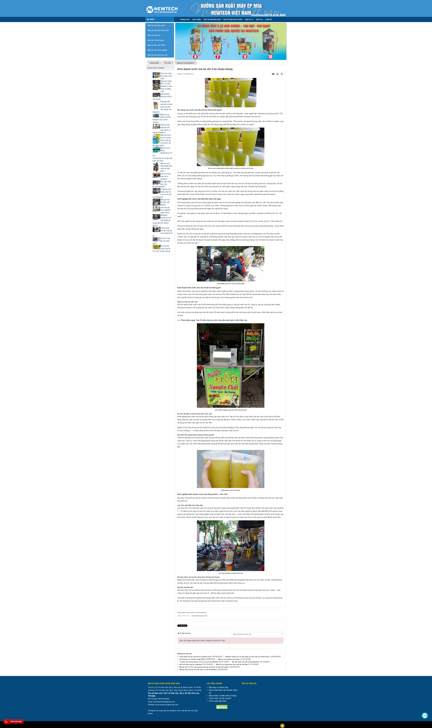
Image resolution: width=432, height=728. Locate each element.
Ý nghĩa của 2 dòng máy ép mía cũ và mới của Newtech (162, 193)
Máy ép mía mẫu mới (212, 19)
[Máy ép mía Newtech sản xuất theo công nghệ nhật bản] (162, 9)
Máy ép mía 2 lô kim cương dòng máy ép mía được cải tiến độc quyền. (162, 140)
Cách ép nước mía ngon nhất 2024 (166, 76)
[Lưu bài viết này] (282, 73)
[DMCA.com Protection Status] (221, 706)
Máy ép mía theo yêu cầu (158, 55)
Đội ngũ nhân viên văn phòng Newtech (162, 184)
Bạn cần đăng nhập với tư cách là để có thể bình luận (202, 640)
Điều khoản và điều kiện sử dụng (222, 695)
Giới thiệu (196, 19)
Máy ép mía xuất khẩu (232, 19)
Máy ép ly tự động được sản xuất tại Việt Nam (166, 167)
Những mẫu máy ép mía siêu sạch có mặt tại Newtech (161, 129)
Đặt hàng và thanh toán (218, 687)
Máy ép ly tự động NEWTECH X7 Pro (162, 152)
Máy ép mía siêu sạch (156, 25)
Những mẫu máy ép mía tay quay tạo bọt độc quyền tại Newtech (162, 106)
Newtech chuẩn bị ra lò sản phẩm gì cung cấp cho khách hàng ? (162, 220)
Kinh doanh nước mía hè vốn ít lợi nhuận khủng (161, 248)
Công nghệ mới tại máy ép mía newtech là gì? (162, 232)
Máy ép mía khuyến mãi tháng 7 (165, 202)
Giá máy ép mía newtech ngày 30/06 (165, 210)
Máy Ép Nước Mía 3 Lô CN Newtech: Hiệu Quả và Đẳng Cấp (166, 86)
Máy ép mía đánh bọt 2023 (158, 30)
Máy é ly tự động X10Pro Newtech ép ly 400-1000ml (162, 118)
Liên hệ (268, 19)
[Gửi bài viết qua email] (273, 73)
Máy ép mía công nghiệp (157, 50)
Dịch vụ (259, 19)
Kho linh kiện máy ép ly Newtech (165, 176)
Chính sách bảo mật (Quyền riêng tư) (223, 691)
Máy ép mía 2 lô (154, 35)
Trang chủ (184, 19)
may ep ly (249, 19)
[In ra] (277, 73)
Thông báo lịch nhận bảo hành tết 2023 (162, 159)
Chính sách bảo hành (218, 700)
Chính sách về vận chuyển (220, 698)
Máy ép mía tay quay (156, 40)
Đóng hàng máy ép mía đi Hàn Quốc (162, 96)
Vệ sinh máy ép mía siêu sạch (161, 241)
